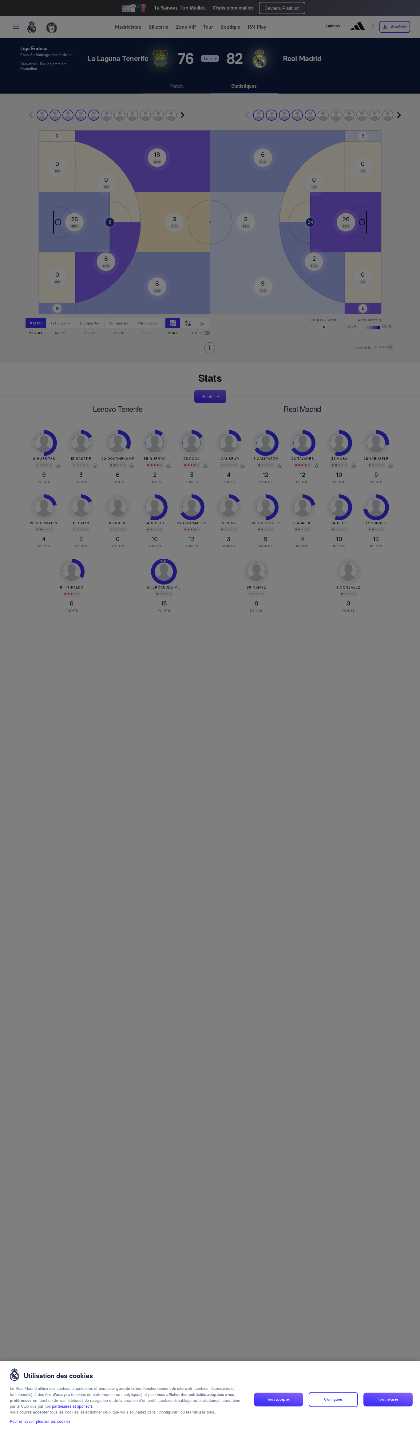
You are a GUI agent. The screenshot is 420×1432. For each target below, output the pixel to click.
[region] (210, 1396)
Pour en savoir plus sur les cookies (40, 1421)
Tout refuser (388, 1399)
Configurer (333, 1399)
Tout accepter (278, 1399)
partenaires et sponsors (72, 1406)
